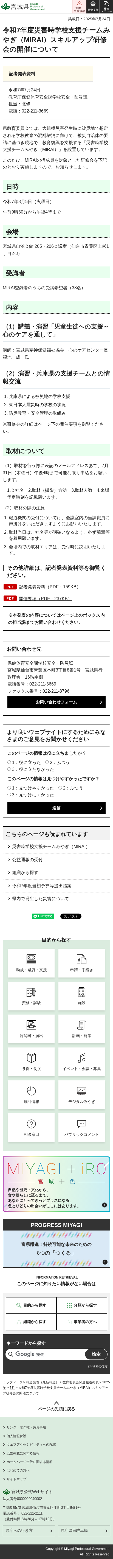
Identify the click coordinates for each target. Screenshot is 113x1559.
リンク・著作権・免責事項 (26, 1427)
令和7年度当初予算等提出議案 (42, 885)
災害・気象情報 (79, 6)
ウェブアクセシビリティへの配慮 (31, 1444)
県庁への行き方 (19, 1530)
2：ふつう (60, 762)
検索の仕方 (100, 1366)
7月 (12, 1388)
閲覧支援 (93, 6)
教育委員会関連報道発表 (81, 1382)
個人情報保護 (16, 1436)
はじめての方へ (18, 1470)
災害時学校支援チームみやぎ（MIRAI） (51, 846)
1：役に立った (26, 762)
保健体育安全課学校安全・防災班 (40, 663)
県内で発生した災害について (40, 898)
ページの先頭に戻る (56, 1408)
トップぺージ (12, 1382)
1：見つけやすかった (33, 788)
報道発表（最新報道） (42, 1382)
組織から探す (25, 872)
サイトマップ (16, 1479)
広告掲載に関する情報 (23, 1453)
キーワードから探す (26, 1343)
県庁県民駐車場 (74, 1530)
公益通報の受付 (27, 859)
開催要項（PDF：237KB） (45, 598)
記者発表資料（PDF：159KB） (50, 587)
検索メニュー (106, 6)
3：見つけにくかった (33, 795)
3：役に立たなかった (33, 769)
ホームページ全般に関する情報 (30, 1462)
